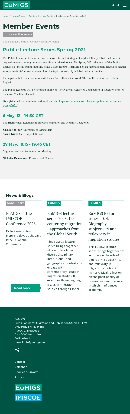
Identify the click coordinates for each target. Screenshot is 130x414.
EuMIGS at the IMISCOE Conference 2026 (21, 218)
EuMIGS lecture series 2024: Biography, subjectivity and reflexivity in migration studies (104, 226)
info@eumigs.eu (34, 342)
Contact (20, 361)
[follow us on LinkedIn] (17, 349)
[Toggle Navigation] (125, 5)
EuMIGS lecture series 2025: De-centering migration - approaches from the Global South (65, 224)
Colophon (21, 366)
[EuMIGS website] (28, 387)
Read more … (24, 288)
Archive (19, 377)
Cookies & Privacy (26, 372)
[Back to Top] (123, 407)
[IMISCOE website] (28, 397)
